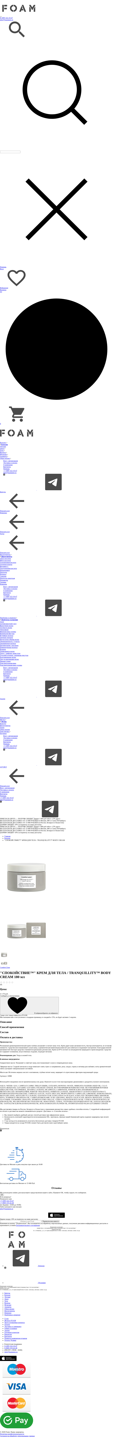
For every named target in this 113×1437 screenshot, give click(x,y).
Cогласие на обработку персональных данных (17, 1436)
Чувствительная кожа (8, 663)
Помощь (3, 267)
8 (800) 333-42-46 (10, 1348)
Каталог (3, 443)
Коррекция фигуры (7, 634)
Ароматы (3, 456)
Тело (2, 450)
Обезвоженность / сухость (10, 641)
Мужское (3, 454)
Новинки (3, 513)
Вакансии (8, 1334)
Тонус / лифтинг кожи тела (10, 653)
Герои (2, 728)
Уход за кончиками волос (9, 659)
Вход (2, 269)
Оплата (7, 1324)
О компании (8, 465)
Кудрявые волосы (6, 636)
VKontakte (42, 1283)
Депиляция (4, 630)
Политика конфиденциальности (12, 1434)
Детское (3, 446)
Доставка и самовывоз (12, 1326)
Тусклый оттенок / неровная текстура (14, 655)
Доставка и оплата (10, 463)
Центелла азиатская (7, 578)
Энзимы (3, 582)
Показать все (5, 511)
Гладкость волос (6, 628)
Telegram (41, 1266)
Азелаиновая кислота (8, 562)
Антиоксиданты (6, 564)
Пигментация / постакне (9, 645)
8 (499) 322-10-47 (6, 18)
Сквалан (3, 576)
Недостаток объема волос (9, 639)
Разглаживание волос (8, 657)
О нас (6, 1319)
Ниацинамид (5, 570)
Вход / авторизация (10, 461)
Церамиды (4, 580)
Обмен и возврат (10, 1328)
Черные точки (5, 661)
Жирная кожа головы (8, 632)
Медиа (2, 720)
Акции (2, 699)
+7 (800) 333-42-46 (7, 1203)
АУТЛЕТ (3, 767)
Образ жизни (5, 458)
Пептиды (3, 572)
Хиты (2, 534)
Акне (2, 622)
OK (2, 1195)
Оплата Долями (10, 1340)
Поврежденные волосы (9, 647)
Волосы (3, 452)
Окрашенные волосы (8, 643)
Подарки (3, 733)
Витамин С (4, 566)
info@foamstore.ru (6, 20)
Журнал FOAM (10, 1320)
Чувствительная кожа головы (11, 665)
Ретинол (3, 574)
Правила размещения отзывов (15, 1338)
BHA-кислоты (5, 560)
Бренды (3, 492)
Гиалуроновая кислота (8, 568)
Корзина (3, 291)
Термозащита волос (7, 651)
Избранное (4, 288)
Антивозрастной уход (8, 624)
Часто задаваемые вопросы (14, 1322)
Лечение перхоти (6, 637)
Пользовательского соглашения (28, 1225)
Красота (3, 724)
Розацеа (3, 649)
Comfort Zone (5, 967)
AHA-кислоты (5, 558)
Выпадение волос (6, 626)
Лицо (2, 448)
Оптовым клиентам (11, 1332)
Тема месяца (5, 731)
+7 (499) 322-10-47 (10, 471)
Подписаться (51, 1221)
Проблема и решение (8, 618)
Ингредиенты (5, 555)
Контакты (7, 467)
